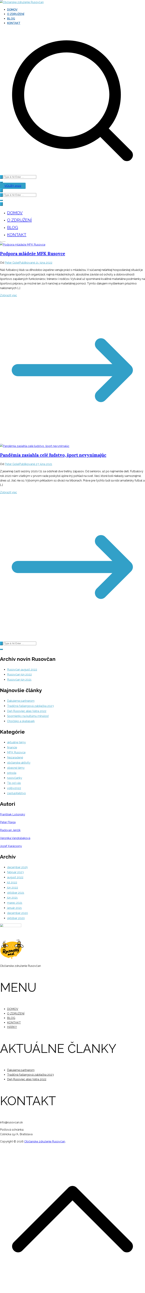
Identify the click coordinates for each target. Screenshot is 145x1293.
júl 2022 (12, 882)
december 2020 (17, 913)
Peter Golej (12, 262)
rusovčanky (14, 778)
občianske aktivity (18, 762)
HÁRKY (12, 1027)
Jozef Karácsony (11, 846)
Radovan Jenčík (10, 830)
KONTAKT (13, 23)
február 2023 (15, 872)
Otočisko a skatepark (21, 721)
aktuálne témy (16, 742)
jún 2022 (12, 887)
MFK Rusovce (16, 752)
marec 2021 (14, 902)
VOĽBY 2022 (12, 185)
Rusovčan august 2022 (22, 669)
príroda (11, 773)
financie (12, 747)
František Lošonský (12, 814)
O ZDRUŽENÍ (15, 14)
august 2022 (15, 877)
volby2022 (14, 788)
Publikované (35, 262)
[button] (1, 182)
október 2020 (16, 918)
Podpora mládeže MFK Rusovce (32, 253)
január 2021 (14, 908)
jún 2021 (12, 897)
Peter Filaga (8, 822)
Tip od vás (14, 783)
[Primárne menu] (1, 190)
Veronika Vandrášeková (15, 838)
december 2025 (17, 867)
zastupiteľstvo (16, 793)
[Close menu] (1, 204)
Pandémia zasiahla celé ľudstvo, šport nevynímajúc (53, 455)
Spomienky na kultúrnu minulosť (28, 716)
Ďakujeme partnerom (20, 701)
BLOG (11, 18)
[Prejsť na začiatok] (72, 1290)
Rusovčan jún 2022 (19, 674)
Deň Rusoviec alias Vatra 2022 (26, 711)
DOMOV (12, 9)
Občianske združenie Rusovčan (44, 1141)
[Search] (1, 177)
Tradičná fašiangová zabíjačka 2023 (30, 706)
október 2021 (15, 892)
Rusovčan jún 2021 (19, 679)
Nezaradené (15, 757)
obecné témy (16, 767)
